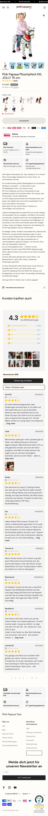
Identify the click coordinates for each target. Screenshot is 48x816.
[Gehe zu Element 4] (27, 65)
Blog (3, 730)
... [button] (18, 637)
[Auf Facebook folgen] (3, 787)
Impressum (30, 740)
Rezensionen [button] (10, 374)
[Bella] (38, 100)
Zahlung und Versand (34, 732)
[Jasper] (5, 100)
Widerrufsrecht (31, 748)
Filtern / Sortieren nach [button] (14, 387)
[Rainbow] (30, 100)
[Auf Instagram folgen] (9, 787)
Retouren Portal (7, 734)
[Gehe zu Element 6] (41, 65)
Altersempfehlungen (9, 742)
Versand (16, 87)
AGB (27, 728)
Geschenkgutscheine (9, 745)
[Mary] (22, 108)
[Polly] (13, 108)
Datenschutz (30, 736)
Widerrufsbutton (34, 753)
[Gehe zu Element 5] (34, 65)
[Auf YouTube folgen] (15, 787)
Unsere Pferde (7, 738)
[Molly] (22, 100)
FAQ (3, 726)
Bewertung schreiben (23, 380)
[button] (10, 81)
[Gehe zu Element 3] (20, 65)
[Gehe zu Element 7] (5, 65)
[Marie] (5, 108)
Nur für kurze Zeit (23, 1)
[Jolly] (13, 100)
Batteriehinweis (31, 744)
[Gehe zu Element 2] (12, 65)
